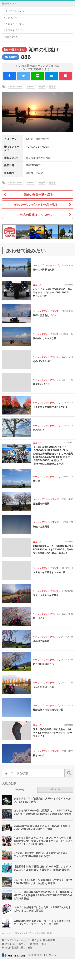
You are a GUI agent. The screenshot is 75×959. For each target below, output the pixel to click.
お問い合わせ (39, 943)
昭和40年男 (11, 36)
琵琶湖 (52, 86)
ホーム (5, 933)
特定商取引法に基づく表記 (18, 947)
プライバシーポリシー (16, 943)
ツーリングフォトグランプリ (24, 933)
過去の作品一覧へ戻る (38, 194)
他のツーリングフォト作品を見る (36, 204)
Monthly (55, 789)
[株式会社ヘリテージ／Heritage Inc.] (13, 955)
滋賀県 (42, 86)
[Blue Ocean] (51, 232)
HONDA (30, 86)
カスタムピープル (14, 24)
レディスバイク (13, 17)
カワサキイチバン (14, 30)
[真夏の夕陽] (37, 232)
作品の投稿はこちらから (36, 215)
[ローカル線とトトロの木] (65, 232)
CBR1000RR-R (15, 86)
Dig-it (38, 940)
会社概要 (50, 940)
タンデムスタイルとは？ (17, 940)
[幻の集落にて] (23, 232)
